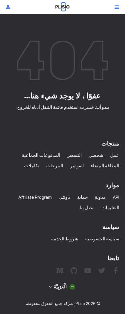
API (116, 197)
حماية (82, 197)
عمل (114, 155)
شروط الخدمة (64, 239)
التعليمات (110, 207)
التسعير (74, 155)
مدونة (100, 197)
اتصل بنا (87, 207)
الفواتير (77, 165)
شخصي (96, 155)
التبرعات (54, 165)
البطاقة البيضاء (105, 165)
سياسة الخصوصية (102, 239)
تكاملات (31, 165)
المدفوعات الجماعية (41, 155)
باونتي (64, 197)
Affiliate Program (35, 197)
